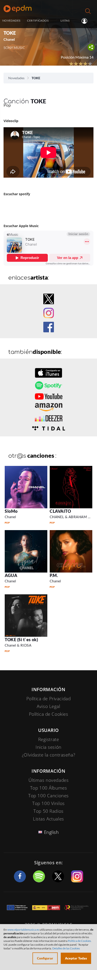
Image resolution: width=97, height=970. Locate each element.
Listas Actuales (48, 819)
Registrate (48, 739)
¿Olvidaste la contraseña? (48, 755)
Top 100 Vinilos (48, 803)
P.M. (54, 575)
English (51, 832)
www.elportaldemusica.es (23, 929)
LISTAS (65, 20)
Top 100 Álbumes (48, 788)
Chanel (10, 517)
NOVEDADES (11, 20)
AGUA (11, 575)
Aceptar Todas (76, 958)
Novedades (16, 78)
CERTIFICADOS (37, 20)
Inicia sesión (86, 21)
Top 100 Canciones (48, 796)
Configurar (45, 958)
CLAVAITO (60, 511)
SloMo (11, 511)
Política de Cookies (48, 714)
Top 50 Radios (48, 811)
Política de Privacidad (48, 699)
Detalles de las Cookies (66, 948)
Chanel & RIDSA (18, 645)
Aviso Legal (48, 706)
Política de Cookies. (80, 941)
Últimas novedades (48, 780)
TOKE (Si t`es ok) (21, 639)
